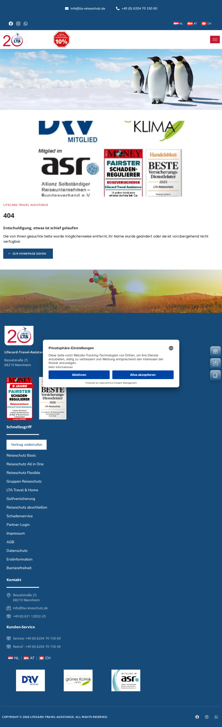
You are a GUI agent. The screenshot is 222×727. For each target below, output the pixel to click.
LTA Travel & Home (22, 490)
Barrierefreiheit (19, 567)
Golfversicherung (21, 498)
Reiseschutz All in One (25, 464)
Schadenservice (20, 516)
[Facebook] (11, 23)
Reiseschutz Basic (21, 455)
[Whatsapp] (25, 23)
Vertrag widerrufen (26, 444)
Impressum (16, 533)
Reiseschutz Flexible (23, 472)
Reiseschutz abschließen (27, 507)
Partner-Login (18, 524)
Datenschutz (17, 550)
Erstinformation (20, 559)
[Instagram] (18, 23)
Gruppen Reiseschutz (24, 481)
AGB (10, 542)
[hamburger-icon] (215, 39)
